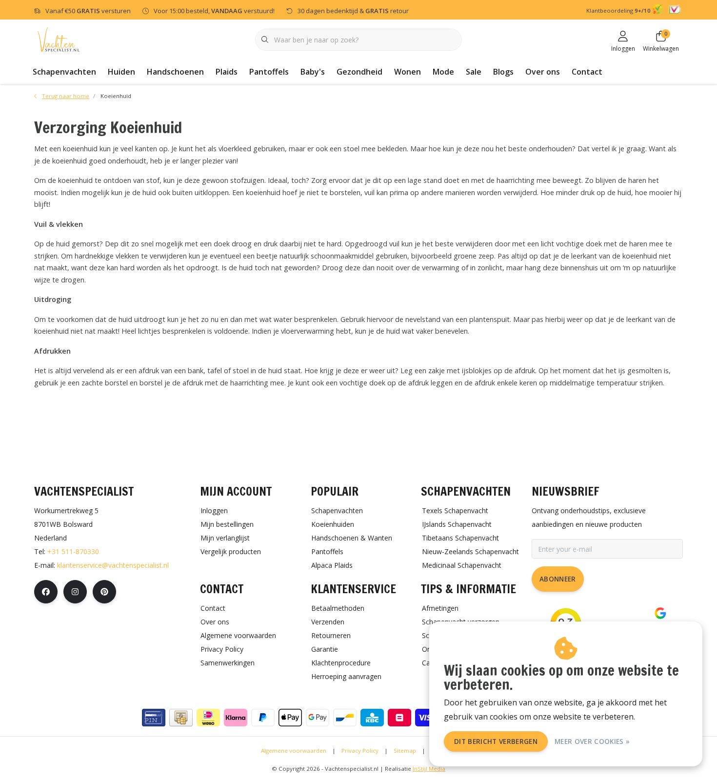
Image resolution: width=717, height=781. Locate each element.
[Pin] (153, 717)
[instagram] (75, 591)
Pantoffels (269, 71)
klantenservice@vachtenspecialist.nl (113, 565)
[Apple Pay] (290, 717)
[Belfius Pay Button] (399, 717)
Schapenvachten (64, 71)
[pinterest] (104, 591)
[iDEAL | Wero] (208, 717)
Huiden (121, 71)
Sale (473, 71)
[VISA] (426, 717)
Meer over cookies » (592, 741)
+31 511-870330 (73, 551)
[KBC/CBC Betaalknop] (372, 717)
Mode (443, 71)
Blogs (503, 71)
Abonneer (557, 578)
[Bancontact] (345, 717)
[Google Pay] (317, 717)
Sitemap (405, 750)
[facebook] (46, 591)
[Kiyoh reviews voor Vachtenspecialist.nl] (659, 10)
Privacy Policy (359, 750)
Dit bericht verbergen (496, 741)
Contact (587, 71)
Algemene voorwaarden (293, 750)
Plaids (227, 71)
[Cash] (181, 717)
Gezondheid (359, 71)
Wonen (407, 71)
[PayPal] (263, 717)
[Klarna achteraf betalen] (235, 717)
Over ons (542, 71)
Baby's (312, 71)
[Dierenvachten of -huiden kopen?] (58, 38)
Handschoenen (175, 71)
